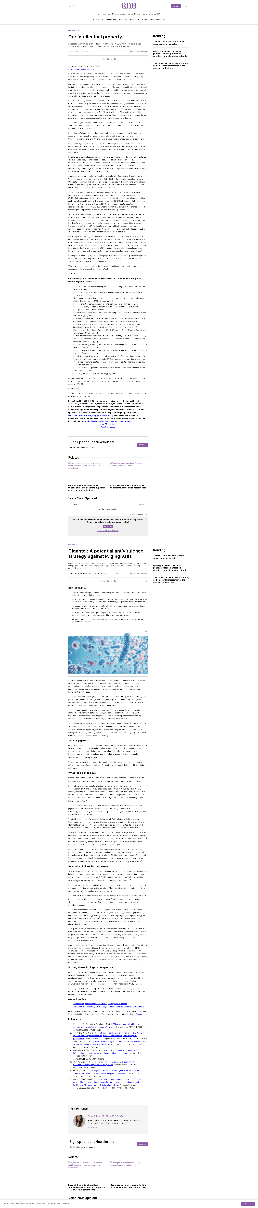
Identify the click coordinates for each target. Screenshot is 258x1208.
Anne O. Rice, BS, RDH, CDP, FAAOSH (84, 573)
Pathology (142, 20)
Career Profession (157, 20)
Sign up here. (141, 1034)
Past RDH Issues (108, 427)
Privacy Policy (65, 1203)
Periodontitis (73, 30)
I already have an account (108, 531)
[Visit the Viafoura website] (142, 514)
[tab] (74, 504)
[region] (108, 509)
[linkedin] (104, 59)
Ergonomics (111, 20)
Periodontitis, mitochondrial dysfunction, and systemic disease (100, 1024)
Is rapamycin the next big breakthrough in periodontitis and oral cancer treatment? (108, 1026)
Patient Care (98, 20)
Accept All (248, 1204)
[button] (69, 6)
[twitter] (108, 59)
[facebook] (101, 59)
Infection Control (127, 20)
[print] (147, 59)
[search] (73, 6)
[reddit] (112, 59)
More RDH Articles (108, 424)
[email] (115, 59)
